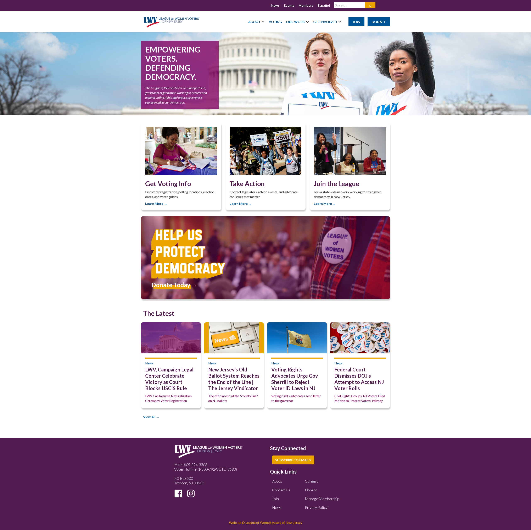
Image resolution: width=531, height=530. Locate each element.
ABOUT (254, 22)
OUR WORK (295, 22)
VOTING (275, 22)
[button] (256, 21)
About (277, 481)
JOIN (356, 22)
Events (289, 5)
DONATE (379, 22)
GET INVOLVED (325, 22)
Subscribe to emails (293, 460)
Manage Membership (322, 498)
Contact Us (281, 490)
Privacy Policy (316, 507)
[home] (171, 19)
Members (305, 5)
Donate (311, 490)
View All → (151, 417)
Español (324, 5)
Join (275, 498)
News (275, 5)
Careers (311, 481)
